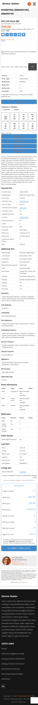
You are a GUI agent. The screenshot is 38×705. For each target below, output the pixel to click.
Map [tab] (13, 39)
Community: (5, 312)
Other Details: (7, 435)
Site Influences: (6, 320)
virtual (16, 109)
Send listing (19, 141)
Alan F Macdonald (20, 696)
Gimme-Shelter (10, 3)
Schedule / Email (19, 136)
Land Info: (5, 444)
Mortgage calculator (19, 146)
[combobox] (19, 301)
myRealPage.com (23, 582)
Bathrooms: (6, 414)
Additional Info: (8, 248)
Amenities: (5, 293)
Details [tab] (3, 39)
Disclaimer (6, 679)
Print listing (19, 151)
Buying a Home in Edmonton (13, 659)
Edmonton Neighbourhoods (13, 653)
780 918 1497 (16, 562)
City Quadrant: (6, 305)
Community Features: (8, 330)
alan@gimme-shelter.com (19, 564)
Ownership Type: (7, 376)
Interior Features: (7, 351)
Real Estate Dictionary (11, 669)
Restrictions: (5, 369)
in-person (6, 109)
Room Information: (9, 384)
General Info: (7, 188)
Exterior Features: (7, 342)
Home (4, 648)
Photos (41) (19, 101)
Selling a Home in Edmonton (13, 664)
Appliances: (5, 359)
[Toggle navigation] (34, 3)
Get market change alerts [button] (19, 548)
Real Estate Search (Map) (12, 674)
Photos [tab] (8, 39)
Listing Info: (6, 467)
